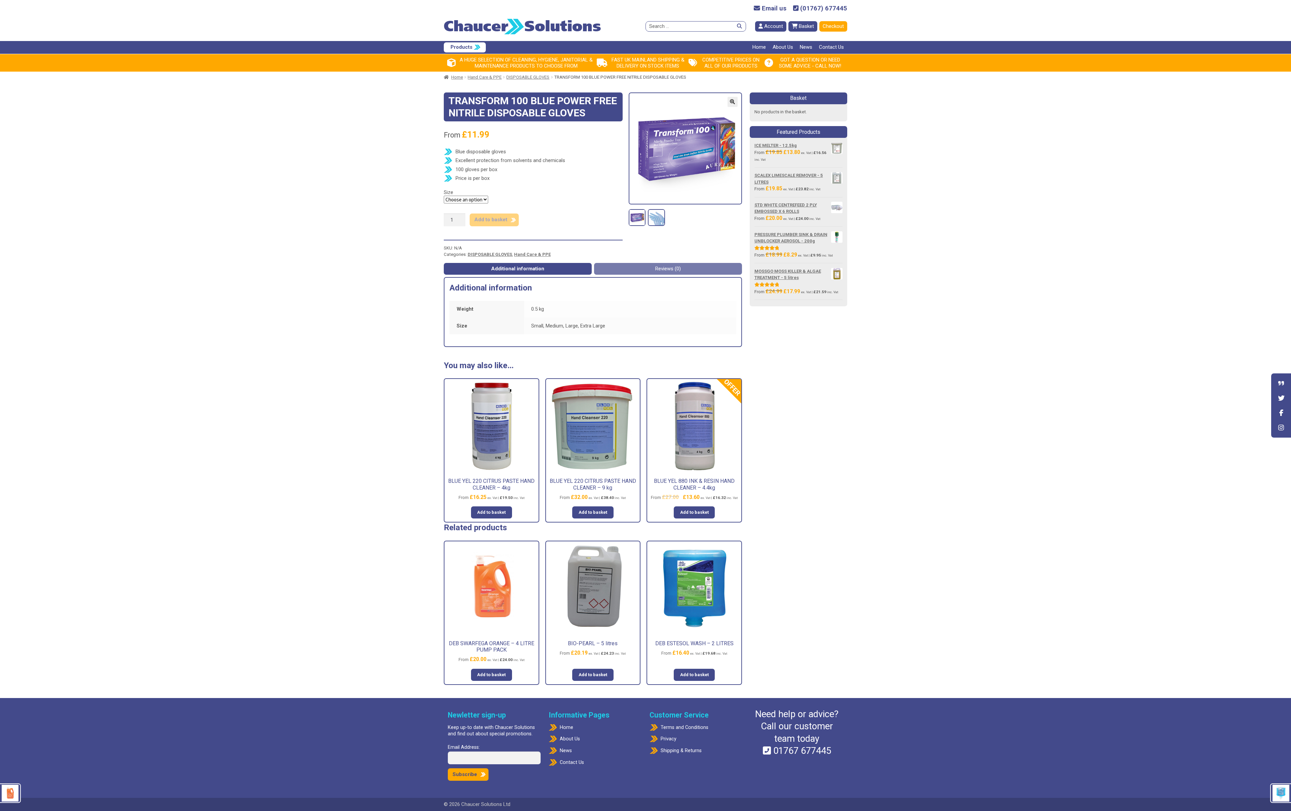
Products (461, 47)
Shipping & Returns (681, 751)
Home (759, 47)
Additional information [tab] (517, 269)
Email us (773, 8)
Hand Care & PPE (485, 77)
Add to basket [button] (491, 512)
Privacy (668, 739)
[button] (733, 102)
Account (773, 26)
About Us (783, 47)
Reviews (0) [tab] (668, 269)
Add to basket (490, 220)
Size (448, 192)
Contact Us (831, 47)
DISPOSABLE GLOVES (527, 77)
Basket (805, 26)
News (806, 47)
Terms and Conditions (684, 727)
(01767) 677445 (822, 8)
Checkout (833, 26)
